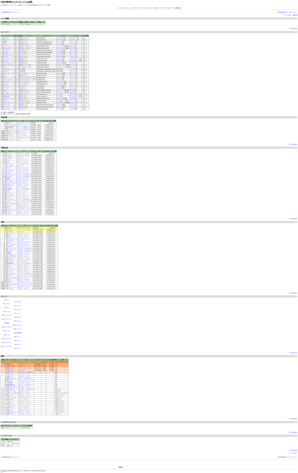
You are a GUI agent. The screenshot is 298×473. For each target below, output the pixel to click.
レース (119, 8)
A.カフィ (5, 56)
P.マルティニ (6, 81)
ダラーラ (59, 77)
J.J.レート (6, 107)
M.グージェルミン (8, 65)
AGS (58, 69)
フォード (72, 42)
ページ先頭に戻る (292, 28)
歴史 (177, 8)
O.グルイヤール (7, 63)
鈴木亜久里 (6, 96)
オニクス (59, 104)
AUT (20, 92)
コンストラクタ (151, 8)
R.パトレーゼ (7, 48)
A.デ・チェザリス (8, 79)
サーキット (172, 8)
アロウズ (59, 54)
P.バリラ (5, 83)
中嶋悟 (5, 42)
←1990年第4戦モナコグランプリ (10, 12)
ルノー (72, 46)
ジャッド (72, 50)
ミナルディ (60, 81)
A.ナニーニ (6, 73)
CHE (20, 104)
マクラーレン (60, 90)
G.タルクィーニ (7, 69)
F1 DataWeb (4, 5)
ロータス (59, 58)
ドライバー (144, 8)
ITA (20, 48)
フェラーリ (60, 37)
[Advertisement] (151, 464)
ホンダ (72, 90)
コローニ (59, 98)
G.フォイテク (7, 104)
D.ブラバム (6, 50)
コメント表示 (287, 15)
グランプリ (165, 8)
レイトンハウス (61, 65)
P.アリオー (6, 88)
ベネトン (59, 73)
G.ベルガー (6, 92)
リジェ (59, 86)
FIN (20, 107)
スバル (72, 98)
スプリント (137, 8)
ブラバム (59, 50)
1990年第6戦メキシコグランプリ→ (287, 12)
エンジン (159, 8)
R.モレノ (5, 100)
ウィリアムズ (60, 46)
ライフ (59, 109)
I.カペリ (5, 67)
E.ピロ (5, 77)
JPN (20, 42)
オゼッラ (59, 63)
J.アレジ (5, 44)
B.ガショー (6, 98)
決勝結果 (294, 15)
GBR (20, 40)
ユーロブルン (60, 100)
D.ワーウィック (7, 58)
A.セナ (5, 90)
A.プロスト (6, 37)
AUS (20, 50)
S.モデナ (5, 52)
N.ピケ (5, 75)
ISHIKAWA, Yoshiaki (29, 470)
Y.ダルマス (6, 71)
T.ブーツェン (6, 46)
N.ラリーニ (6, 86)
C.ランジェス (7, 102)
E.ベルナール (6, 94)
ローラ (59, 94)
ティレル (59, 42)
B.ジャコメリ (6, 109)
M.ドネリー (6, 60)
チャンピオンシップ (127, 8)
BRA (20, 65)
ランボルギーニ (74, 58)
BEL (20, 46)
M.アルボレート (7, 54)
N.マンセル (6, 40)
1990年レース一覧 (23, 5)
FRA (20, 37)
